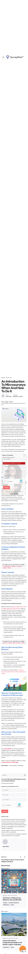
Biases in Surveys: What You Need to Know (14, 642)
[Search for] (14, 775)
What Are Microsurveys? (9, 457)
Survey (3, 377)
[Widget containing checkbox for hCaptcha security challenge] (11, 805)
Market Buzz (6, 904)
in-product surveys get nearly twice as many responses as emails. (13, 671)
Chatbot (5, 902)
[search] (25, 775)
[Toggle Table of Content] (23, 455)
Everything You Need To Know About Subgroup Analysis (12, 860)
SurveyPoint (8, 748)
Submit (5, 811)
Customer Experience (14, 902)
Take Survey (22, 949)
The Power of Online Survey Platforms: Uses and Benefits (12, 899)
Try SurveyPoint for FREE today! (10, 762)
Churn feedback (7, 459)
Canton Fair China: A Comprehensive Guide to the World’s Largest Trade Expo (12, 942)
